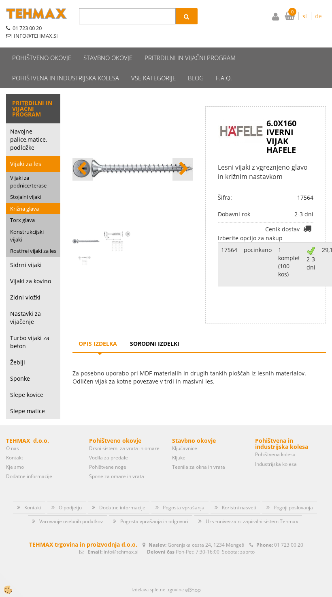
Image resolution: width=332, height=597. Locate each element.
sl (304, 16)
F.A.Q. (224, 78)
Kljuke (178, 457)
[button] (182, 169)
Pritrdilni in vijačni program (190, 58)
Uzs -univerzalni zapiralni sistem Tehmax (252, 521)
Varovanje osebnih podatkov (71, 521)
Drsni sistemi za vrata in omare (124, 448)
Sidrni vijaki (26, 265)
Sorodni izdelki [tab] (154, 343)
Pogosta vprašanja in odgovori (154, 521)
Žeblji (17, 362)
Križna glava (24, 208)
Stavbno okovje (107, 58)
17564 (229, 250)
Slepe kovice (26, 395)
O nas (12, 448)
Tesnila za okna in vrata (198, 466)
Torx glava (22, 220)
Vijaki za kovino (30, 281)
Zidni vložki (25, 297)
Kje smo (15, 466)
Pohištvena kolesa (275, 454)
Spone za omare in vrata (116, 476)
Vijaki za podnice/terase (28, 181)
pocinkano (258, 250)
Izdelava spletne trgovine (158, 589)
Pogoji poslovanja (293, 507)
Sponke (20, 378)
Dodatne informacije (29, 476)
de (318, 16)
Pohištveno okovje (41, 58)
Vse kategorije (153, 78)
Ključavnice (184, 448)
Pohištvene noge (107, 466)
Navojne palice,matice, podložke (28, 139)
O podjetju (70, 507)
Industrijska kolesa (276, 464)
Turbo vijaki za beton (29, 342)
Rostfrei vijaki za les (33, 250)
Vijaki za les (25, 164)
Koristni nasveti (239, 507)
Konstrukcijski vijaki (27, 235)
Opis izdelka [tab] (98, 343)
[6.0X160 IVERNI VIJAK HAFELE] (85, 260)
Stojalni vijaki (25, 196)
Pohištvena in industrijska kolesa (65, 78)
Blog (196, 78)
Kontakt (14, 457)
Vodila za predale (108, 457)
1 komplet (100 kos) (289, 262)
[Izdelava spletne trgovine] (193, 589)
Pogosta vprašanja (183, 507)
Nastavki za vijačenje (25, 317)
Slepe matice (27, 411)
